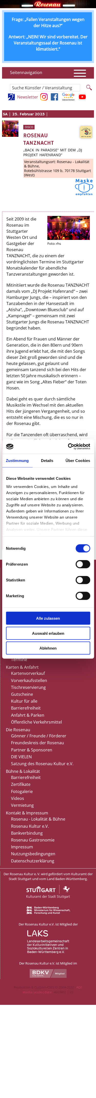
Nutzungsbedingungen (33, 854)
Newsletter (27, 97)
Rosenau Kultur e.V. (30, 826)
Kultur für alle (24, 701)
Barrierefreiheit (26, 708)
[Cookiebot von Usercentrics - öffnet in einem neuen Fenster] (68, 446)
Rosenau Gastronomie (33, 840)
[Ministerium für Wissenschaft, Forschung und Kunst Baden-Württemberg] (48, 913)
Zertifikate (20, 784)
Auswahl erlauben (48, 633)
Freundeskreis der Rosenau (37, 743)
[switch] (83, 564)
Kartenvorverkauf (28, 673)
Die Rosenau (18, 730)
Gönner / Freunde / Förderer (38, 736)
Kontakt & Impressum (27, 813)
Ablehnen (48, 648)
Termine (19, 659)
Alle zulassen (48, 618)
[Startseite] (48, 6)
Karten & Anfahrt (22, 667)
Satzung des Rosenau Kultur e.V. (42, 763)
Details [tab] (47, 460)
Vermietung (22, 805)
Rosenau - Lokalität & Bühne (38, 819)
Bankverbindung (27, 833)
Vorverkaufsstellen (29, 680)
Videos (17, 798)
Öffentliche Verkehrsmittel (36, 722)
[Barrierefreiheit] (11, 99)
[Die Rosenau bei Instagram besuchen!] (44, 99)
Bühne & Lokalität (23, 771)
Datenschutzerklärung (32, 861)
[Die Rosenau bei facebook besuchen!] (54, 99)
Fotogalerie (22, 791)
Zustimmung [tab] (17, 460)
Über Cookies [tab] (78, 460)
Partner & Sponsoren (31, 750)
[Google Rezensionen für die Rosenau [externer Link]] (68, 99)
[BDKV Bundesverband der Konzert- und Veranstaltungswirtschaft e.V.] (48, 976)
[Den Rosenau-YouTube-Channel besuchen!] (82, 99)
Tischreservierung (28, 687)
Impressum (22, 847)
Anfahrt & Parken (27, 715)
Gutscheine (22, 694)
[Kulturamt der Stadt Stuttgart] (48, 904)
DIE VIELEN (21, 757)
